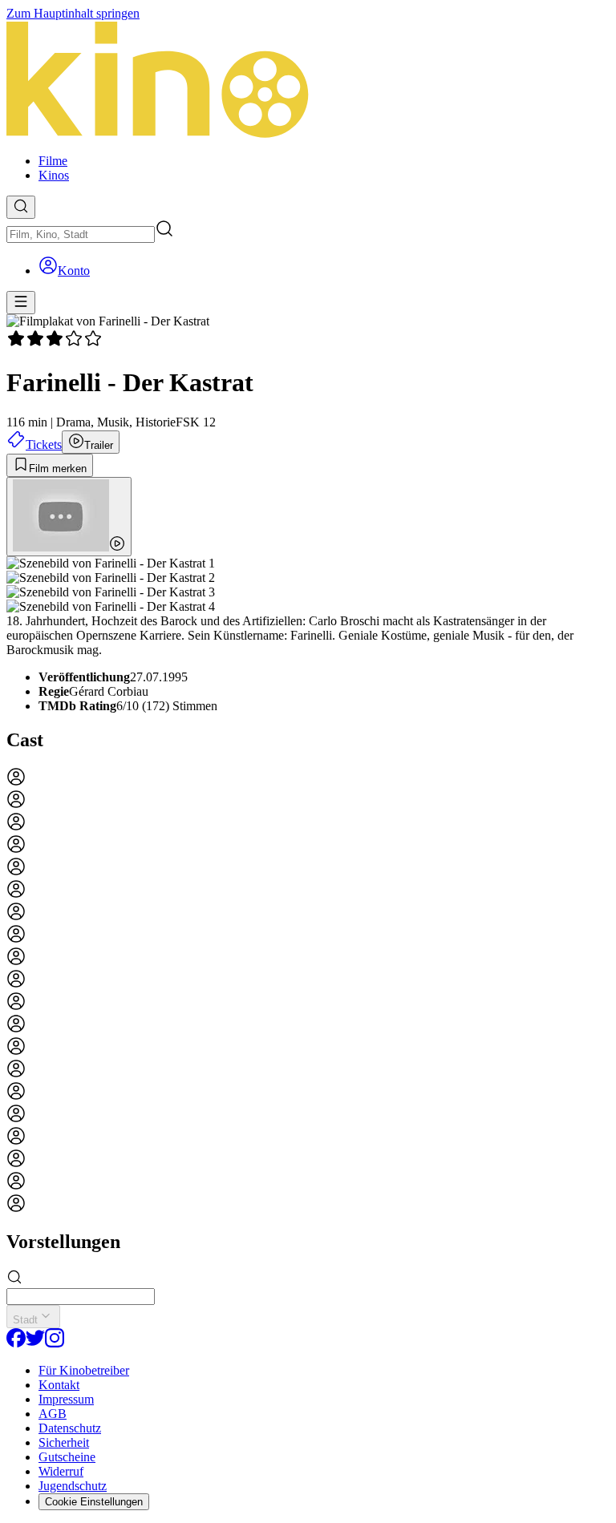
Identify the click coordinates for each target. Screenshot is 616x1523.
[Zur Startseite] (308, 81)
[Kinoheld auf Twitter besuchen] (35, 1343)
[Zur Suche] (20, 207)
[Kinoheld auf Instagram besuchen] (54, 1343)
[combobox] (80, 234)
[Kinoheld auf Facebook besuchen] (16, 1343)
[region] (308, 991)
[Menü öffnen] (20, 302)
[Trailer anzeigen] (69, 516)
